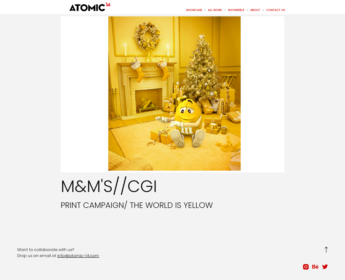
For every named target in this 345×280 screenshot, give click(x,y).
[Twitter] (325, 267)
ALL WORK (215, 10)
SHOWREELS (236, 10)
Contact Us (275, 10)
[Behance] (315, 267)
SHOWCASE (194, 10)
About (255, 10)
